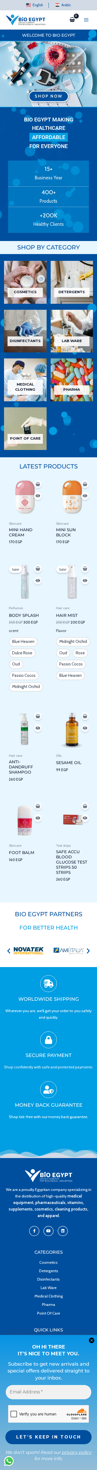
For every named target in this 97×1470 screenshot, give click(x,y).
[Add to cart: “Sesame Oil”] (85, 716)
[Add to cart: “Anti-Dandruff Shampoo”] (38, 716)
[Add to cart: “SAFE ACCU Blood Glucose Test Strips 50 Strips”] (85, 806)
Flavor (61, 630)
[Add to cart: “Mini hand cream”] (38, 484)
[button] (9, 74)
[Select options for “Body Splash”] (38, 569)
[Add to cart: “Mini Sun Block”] (85, 484)
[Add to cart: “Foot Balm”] (38, 806)
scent (13, 630)
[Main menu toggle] (86, 19)
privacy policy (77, 1452)
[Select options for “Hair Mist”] (85, 569)
